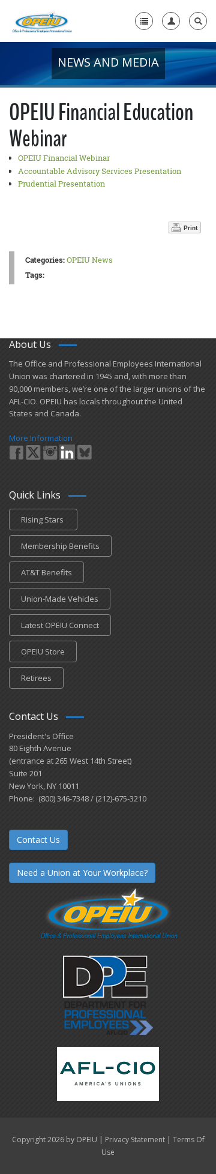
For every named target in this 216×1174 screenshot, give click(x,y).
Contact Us (38, 839)
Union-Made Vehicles (59, 598)
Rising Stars (43, 519)
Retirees (36, 677)
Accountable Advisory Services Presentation (99, 171)
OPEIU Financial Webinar (64, 157)
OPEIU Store (43, 651)
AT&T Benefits (46, 572)
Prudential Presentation (61, 183)
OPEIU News (90, 259)
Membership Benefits (60, 546)
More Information (41, 438)
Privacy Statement (135, 1139)
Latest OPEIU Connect (60, 625)
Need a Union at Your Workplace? (82, 872)
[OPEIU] (41, 21)
